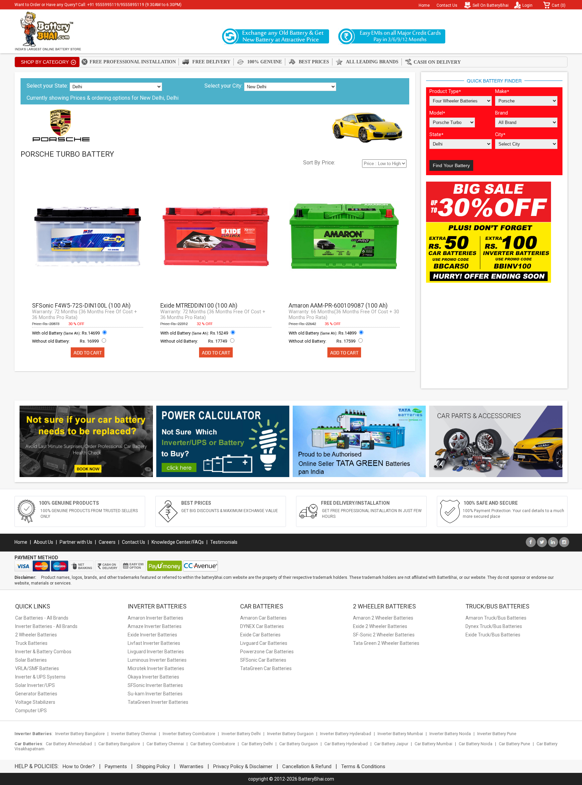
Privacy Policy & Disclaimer (242, 766)
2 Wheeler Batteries (36, 634)
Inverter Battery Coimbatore (189, 733)
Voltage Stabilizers (35, 702)
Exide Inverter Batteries (152, 634)
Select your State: (47, 86)
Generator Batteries (36, 693)
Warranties (191, 766)
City (500, 134)
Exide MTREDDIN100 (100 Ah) (198, 305)
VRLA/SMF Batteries (37, 668)
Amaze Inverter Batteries (155, 626)
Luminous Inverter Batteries (157, 660)
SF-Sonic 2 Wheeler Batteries (384, 634)
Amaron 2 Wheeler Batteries (383, 618)
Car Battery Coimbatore (212, 743)
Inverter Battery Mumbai (400, 733)
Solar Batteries (31, 660)
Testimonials (223, 542)
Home (424, 5)
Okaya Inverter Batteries (153, 677)
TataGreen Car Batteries (266, 668)
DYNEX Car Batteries (262, 626)
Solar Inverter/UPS (35, 685)
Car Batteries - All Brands (41, 618)
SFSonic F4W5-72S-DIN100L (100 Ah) (81, 305)
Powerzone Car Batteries (267, 651)
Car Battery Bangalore (119, 743)
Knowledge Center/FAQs (178, 542)
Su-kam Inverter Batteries (155, 693)
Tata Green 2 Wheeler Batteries (386, 643)
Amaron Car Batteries (263, 618)
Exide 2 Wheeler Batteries (380, 626)
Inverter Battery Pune (496, 733)
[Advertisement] (494, 336)
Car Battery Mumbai (433, 743)
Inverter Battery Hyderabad (345, 733)
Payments (116, 766)
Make (502, 91)
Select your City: (223, 86)
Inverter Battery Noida (450, 733)
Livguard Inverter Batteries (156, 651)
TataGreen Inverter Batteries (158, 702)
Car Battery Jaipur (391, 743)
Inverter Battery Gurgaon (290, 733)
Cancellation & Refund (306, 766)
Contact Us (447, 5)
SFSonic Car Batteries (263, 660)
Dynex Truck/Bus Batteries (493, 626)
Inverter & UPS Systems (40, 677)
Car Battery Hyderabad (346, 743)
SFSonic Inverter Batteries (155, 685)
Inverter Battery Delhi (241, 733)
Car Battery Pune (514, 743)
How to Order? (79, 766)
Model (437, 113)
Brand (501, 113)
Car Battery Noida (475, 743)
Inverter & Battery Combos (43, 651)
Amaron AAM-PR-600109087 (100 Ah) (338, 305)
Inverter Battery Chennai (133, 733)
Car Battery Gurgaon (298, 743)
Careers (107, 542)
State (436, 134)
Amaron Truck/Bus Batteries (495, 618)
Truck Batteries (31, 643)
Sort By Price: (319, 162)
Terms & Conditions (363, 766)
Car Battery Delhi (257, 743)
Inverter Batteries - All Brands (46, 626)
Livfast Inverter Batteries (154, 643)
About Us (43, 542)
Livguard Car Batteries (263, 643)
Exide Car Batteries (260, 634)
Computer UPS (31, 710)
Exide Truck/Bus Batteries (492, 634)
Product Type (445, 91)
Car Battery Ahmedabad (69, 743)
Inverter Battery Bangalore (80, 733)
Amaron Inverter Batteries (155, 618)
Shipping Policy (153, 766)
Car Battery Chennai (165, 743)
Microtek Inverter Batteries (156, 668)
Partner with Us (76, 542)
